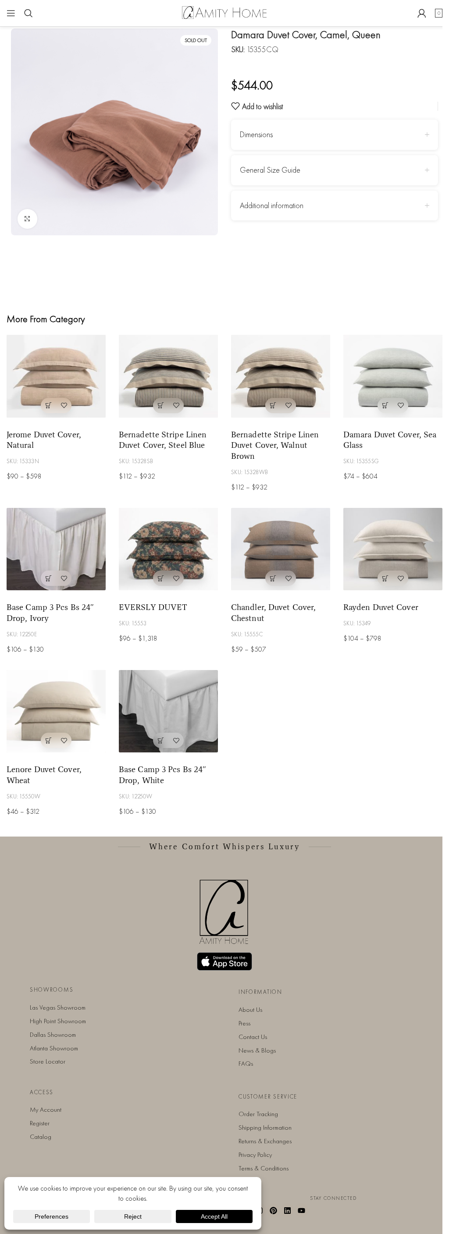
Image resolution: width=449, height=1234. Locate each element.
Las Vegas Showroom (58, 1007)
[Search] (28, 13)
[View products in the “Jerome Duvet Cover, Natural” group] (48, 405)
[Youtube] (301, 1210)
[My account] (422, 13)
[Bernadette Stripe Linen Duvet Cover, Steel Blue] (168, 376)
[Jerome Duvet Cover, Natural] (56, 376)
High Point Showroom (58, 1021)
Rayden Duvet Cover (380, 607)
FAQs (246, 1063)
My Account (45, 1109)
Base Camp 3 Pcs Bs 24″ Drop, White (162, 774)
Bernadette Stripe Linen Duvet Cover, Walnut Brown (275, 445)
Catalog (40, 1136)
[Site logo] (224, 12)
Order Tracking (258, 1114)
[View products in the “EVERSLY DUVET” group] (160, 578)
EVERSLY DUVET (153, 607)
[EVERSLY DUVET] (168, 549)
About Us (250, 1009)
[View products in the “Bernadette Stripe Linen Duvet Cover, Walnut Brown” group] (273, 405)
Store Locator (47, 1061)
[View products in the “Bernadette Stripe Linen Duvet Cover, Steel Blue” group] (160, 405)
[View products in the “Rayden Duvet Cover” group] (385, 578)
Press (244, 1023)
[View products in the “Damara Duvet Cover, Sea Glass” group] (385, 405)
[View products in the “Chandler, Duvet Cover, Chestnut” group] (273, 578)
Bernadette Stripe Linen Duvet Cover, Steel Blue (163, 439)
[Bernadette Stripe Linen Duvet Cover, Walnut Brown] (280, 376)
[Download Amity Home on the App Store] (224, 961)
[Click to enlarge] (27, 219)
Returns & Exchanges (265, 1141)
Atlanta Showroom (54, 1048)
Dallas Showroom (53, 1034)
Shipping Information (265, 1127)
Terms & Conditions (264, 1168)
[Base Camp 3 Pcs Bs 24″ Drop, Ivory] (56, 549)
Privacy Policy (255, 1154)
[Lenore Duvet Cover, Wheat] (56, 711)
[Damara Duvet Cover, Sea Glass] (392, 376)
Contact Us (253, 1036)
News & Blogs (257, 1050)
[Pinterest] (274, 1210)
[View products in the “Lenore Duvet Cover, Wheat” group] (48, 740)
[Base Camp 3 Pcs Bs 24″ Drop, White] (168, 711)
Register (40, 1123)
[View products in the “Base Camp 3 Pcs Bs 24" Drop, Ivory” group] (48, 578)
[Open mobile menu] (11, 13)
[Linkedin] (287, 1210)
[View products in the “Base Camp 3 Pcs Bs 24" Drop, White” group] (160, 740)
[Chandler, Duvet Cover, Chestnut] (280, 549)
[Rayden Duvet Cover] (392, 549)
